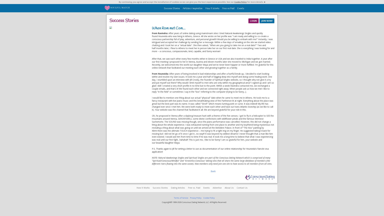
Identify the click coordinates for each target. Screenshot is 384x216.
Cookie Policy (240, 2)
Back (213, 171)
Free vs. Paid (194, 187)
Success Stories (172, 8)
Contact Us (242, 187)
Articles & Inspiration (192, 8)
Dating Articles (178, 187)
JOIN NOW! (267, 20)
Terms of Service (181, 198)
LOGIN (253, 20)
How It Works (212, 8)
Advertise (217, 187)
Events (240, 8)
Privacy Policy (195, 198)
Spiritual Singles (117, 8)
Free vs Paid (228, 8)
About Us (229, 187)
